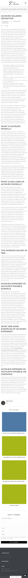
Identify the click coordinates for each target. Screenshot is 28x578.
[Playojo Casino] (14, 494)
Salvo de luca (5, 21)
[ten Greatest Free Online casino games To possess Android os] (14, 470)
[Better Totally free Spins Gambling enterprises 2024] (14, 422)
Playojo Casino (14, 505)
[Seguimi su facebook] (3, 556)
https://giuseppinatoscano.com (10, 570)
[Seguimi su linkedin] (6, 556)
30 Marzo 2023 (16, 21)
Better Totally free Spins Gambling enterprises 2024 (14, 433)
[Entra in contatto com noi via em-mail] (6, 403)
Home (7, 12)
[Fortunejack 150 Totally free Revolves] (14, 446)
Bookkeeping (5, 22)
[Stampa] (7, 25)
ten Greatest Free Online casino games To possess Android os (14, 481)
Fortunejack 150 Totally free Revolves (14, 457)
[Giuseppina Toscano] (14, 3)
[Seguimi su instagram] (10, 556)
